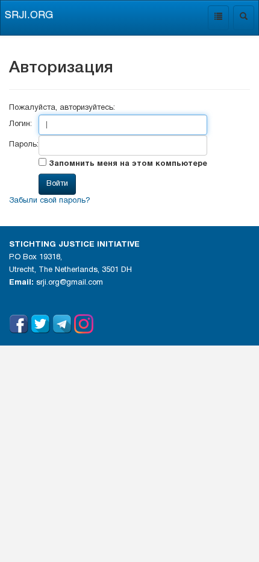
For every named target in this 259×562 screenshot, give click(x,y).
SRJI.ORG (29, 15)
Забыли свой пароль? (49, 200)
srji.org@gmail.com (69, 282)
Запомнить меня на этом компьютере (126, 164)
